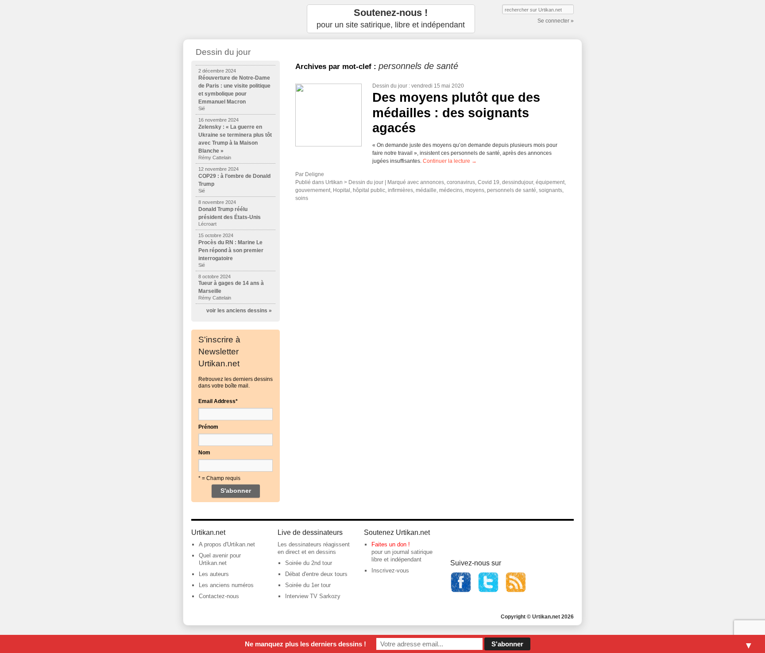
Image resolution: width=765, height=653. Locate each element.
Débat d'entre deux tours (316, 574)
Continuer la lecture (450, 161)
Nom (204, 452)
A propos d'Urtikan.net (227, 544)
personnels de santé (511, 190)
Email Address (218, 401)
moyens (474, 190)
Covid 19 (488, 182)
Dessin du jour (389, 86)
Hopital (341, 190)
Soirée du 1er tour (308, 585)
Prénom (208, 427)
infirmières (400, 190)
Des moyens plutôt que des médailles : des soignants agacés (456, 112)
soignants (550, 190)
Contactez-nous (219, 596)
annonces (432, 182)
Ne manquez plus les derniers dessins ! (305, 644)
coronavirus (461, 182)
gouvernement (312, 190)
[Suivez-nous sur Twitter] (488, 591)
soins (301, 198)
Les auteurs (214, 574)
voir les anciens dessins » (239, 310)
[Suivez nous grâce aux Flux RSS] (515, 591)
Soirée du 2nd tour (308, 563)
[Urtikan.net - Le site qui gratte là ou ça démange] (235, 18)
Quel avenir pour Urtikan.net (220, 559)
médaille (426, 190)
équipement (550, 182)
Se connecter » (555, 21)
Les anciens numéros (226, 585)
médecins (451, 190)
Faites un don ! (390, 544)
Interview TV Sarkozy (312, 596)
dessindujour (517, 182)
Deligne (314, 174)
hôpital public (369, 190)
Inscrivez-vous (390, 570)
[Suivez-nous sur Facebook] (460, 591)
